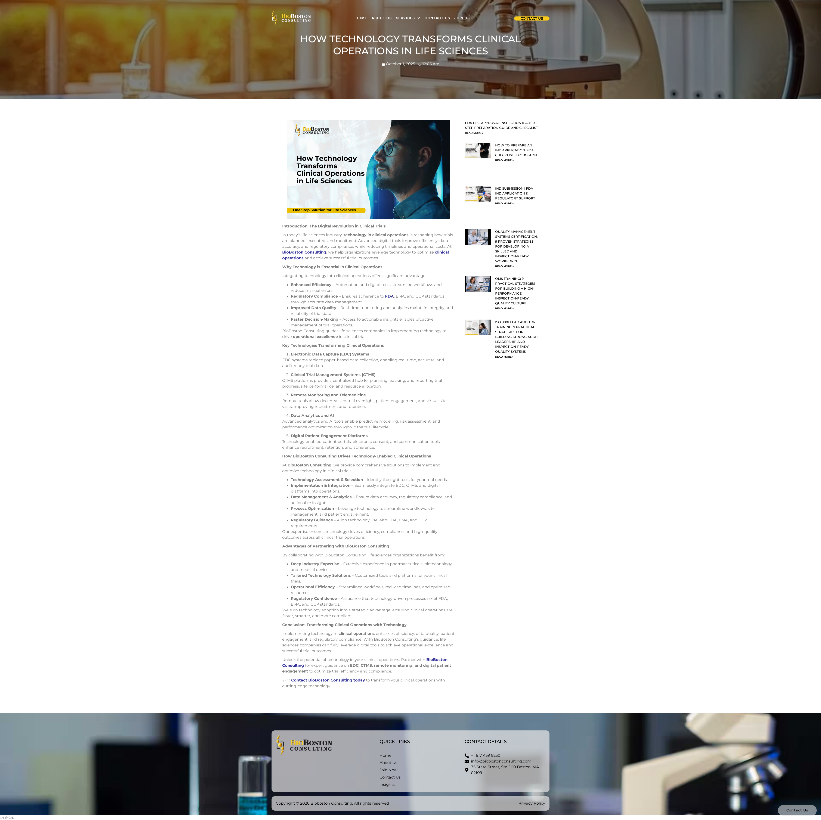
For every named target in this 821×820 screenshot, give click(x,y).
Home (361, 18)
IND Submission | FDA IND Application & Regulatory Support (515, 193)
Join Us (462, 18)
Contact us (437, 18)
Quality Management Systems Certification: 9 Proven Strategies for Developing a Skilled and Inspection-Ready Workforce (516, 246)
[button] (531, 18)
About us (382, 18)
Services (405, 18)
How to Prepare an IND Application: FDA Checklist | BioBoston (516, 150)
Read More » (474, 132)
